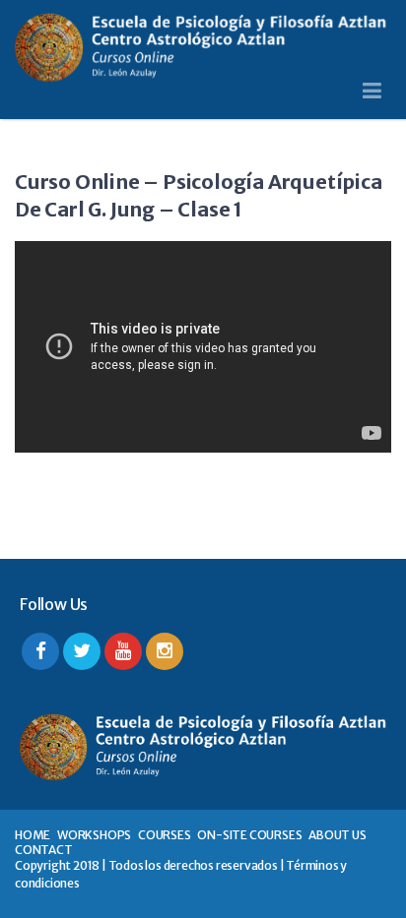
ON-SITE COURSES (249, 834)
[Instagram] (164, 651)
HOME (32, 834)
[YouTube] (123, 651)
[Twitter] (82, 651)
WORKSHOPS (94, 834)
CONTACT (44, 849)
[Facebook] (40, 651)
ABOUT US (337, 834)
